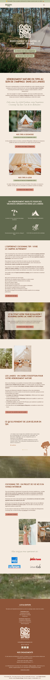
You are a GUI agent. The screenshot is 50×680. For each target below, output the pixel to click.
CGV (40, 678)
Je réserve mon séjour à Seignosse (25, 146)
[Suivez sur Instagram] (25, 647)
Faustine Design (19, 678)
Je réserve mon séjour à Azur (25, 189)
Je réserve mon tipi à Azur (25, 56)
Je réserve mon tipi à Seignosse (25, 51)
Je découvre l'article (11, 514)
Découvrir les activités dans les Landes (16, 412)
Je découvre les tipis (11, 295)
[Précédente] (5, 441)
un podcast (24, 510)
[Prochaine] (44, 441)
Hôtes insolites (32, 665)
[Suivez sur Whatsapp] (28, 647)
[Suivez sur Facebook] (22, 647)
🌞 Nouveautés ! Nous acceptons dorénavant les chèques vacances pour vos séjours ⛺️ (25, 1)
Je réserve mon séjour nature (25, 326)
